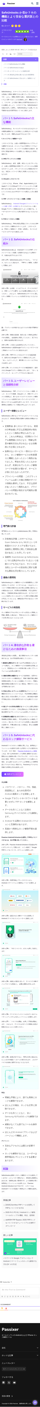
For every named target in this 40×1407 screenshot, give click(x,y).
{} (26, 1296)
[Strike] (10, 1296)
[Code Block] (20, 1296)
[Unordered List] (15, 1296)
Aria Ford (19, 39)
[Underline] (7, 1296)
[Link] (23, 1296)
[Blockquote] (18, 1296)
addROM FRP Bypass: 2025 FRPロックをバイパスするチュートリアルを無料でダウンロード (20, 1223)
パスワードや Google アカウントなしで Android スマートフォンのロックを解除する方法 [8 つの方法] (20, 1261)
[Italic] (4, 1296)
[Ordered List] (12, 1296)
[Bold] (2, 1296)
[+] (29, 1296)
